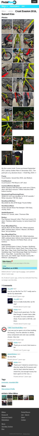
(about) (12, 261)
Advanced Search (7, 417)
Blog (3, 429)
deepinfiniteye (4, 355)
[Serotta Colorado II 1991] (31, 397)
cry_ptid (4, 290)
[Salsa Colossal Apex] (20, 397)
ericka (23, 272)
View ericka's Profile (8, 389)
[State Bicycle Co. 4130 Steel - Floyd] (4, 403)
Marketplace (14, 6)
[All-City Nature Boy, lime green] (4, 397)
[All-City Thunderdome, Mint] (9, 397)
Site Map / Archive (7, 426)
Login (34, 1)
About (23, 417)
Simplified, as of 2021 (10, 268)
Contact (23, 420)
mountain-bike (13, 382)
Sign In (27, 415)
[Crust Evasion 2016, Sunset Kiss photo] (7, 20)
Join (23, 6)
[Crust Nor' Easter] (15, 397)
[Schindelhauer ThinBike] (26, 397)
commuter (5, 382)
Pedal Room (9, 2)
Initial (4, 266)
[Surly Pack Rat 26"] (9, 403)
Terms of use (26, 433)
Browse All (5, 415)
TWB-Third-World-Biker (4, 329)
